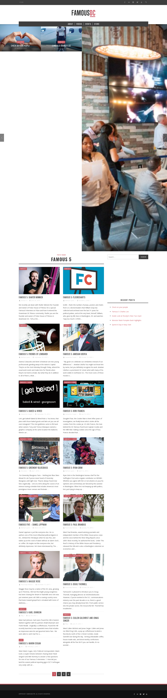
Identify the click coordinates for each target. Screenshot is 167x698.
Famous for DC (78, 496)
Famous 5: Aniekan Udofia (75, 354)
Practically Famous (71, 528)
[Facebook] (125, 2)
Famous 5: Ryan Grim (72, 467)
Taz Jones (24, 471)
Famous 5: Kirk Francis (74, 411)
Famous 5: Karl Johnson (30, 612)
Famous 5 (61, 42)
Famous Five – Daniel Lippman (32, 524)
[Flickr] (129, 2)
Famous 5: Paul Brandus (74, 524)
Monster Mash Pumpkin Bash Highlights (126, 320)
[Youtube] (141, 2)
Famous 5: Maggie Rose (29, 581)
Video (35, 496)
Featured (20, 42)
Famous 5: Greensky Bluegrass (33, 467)
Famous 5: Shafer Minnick (31, 297)
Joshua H (24, 300)
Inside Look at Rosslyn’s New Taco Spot (126, 316)
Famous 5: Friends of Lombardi (33, 354)
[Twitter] (137, 2)
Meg (22, 615)
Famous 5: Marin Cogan (30, 643)
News (30, 382)
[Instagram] (133, 2)
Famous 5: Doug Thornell (75, 584)
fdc (22, 646)
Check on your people (20, 45)
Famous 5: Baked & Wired (30, 411)
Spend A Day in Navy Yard (121, 325)
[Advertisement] (126, 278)
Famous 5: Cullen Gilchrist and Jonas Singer (81, 619)
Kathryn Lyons (69, 300)
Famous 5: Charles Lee (61, 45)
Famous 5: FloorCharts (74, 297)
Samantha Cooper (71, 357)
